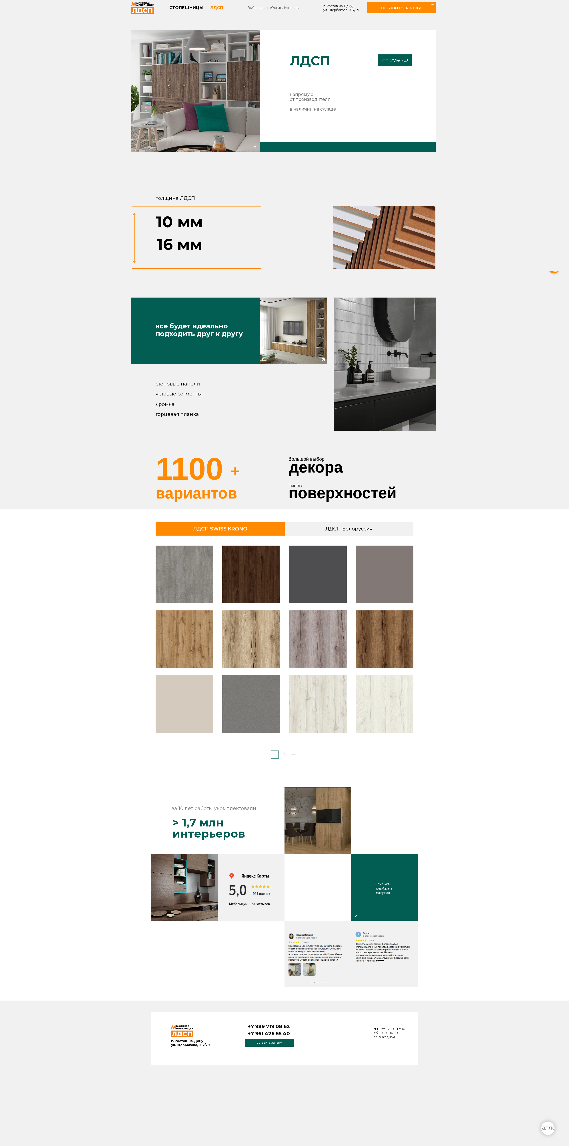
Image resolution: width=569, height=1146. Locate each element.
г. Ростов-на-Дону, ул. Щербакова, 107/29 (341, 8)
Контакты (291, 8)
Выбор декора (259, 8)
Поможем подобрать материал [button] (383, 888)
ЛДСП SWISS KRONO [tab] (220, 529)
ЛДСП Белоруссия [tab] (349, 529)
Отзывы (277, 8)
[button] (401, 7)
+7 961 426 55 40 (269, 1034)
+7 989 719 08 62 (269, 1026)
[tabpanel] (284, 653)
